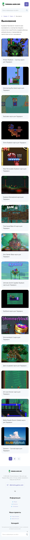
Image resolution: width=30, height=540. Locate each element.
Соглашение (15, 506)
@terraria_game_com (16, 485)
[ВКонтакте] (15, 491)
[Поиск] (27, 10)
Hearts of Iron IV (15, 518)
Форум (15, 501)
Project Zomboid (15, 516)
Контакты (15, 504)
